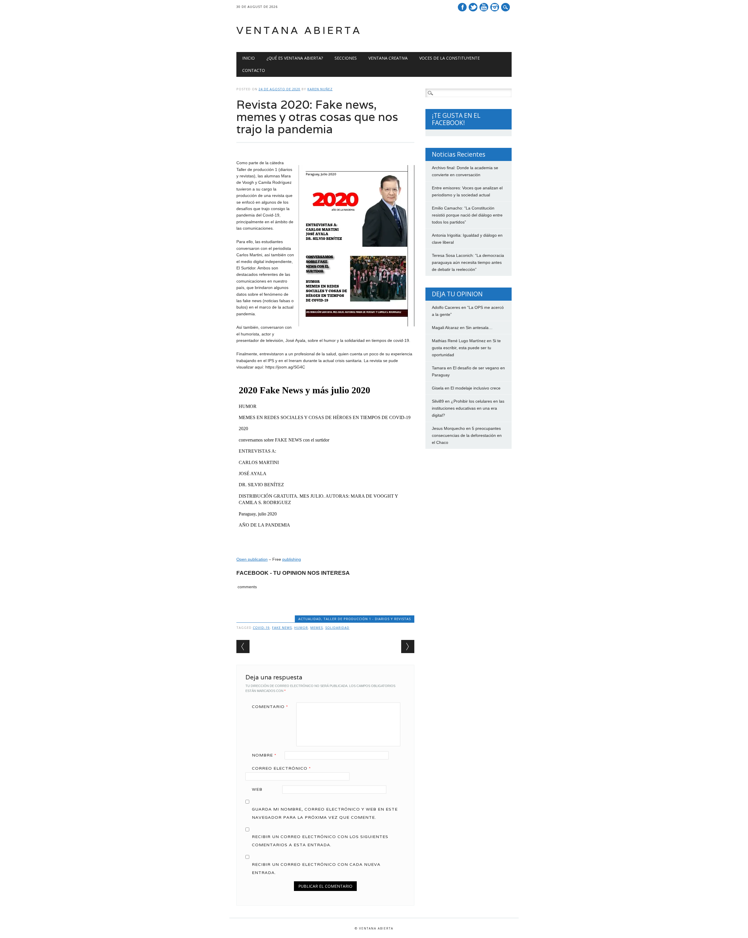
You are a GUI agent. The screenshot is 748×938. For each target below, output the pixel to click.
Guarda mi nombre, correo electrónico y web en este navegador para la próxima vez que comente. (325, 813)
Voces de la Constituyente (449, 58)
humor (301, 627)
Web (257, 789)
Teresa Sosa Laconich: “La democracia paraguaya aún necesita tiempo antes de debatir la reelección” (468, 262)
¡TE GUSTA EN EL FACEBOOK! (456, 119)
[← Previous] (243, 646)
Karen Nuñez (320, 89)
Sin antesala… (479, 327)
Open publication (252, 559)
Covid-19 (261, 627)
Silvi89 (438, 401)
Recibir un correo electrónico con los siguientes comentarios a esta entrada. (320, 840)
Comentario (270, 706)
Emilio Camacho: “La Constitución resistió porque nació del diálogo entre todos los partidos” (467, 215)
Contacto (253, 70)
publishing (291, 559)
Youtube (483, 7)
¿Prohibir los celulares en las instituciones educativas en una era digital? (468, 408)
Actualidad (309, 619)
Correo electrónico (281, 768)
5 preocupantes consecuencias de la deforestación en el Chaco (467, 435)
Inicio (248, 58)
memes (316, 627)
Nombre (264, 755)
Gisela (438, 388)
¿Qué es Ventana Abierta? (294, 58)
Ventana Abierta (299, 30)
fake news (282, 627)
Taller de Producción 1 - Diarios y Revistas (367, 619)
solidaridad (337, 627)
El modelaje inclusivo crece (476, 388)
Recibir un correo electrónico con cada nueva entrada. (316, 868)
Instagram (494, 7)
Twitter (473, 7)
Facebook (462, 7)
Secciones (346, 58)
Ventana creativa (388, 58)
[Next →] (407, 646)
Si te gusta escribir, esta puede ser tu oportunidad (466, 347)
